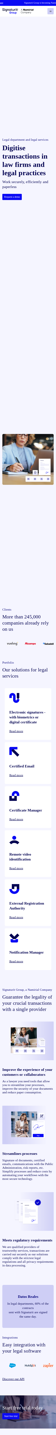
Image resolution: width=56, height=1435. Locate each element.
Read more (16, 731)
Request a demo (12, 197)
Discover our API (13, 1379)
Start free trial (10, 1416)
